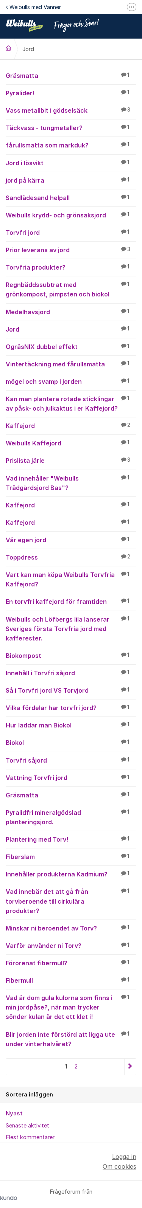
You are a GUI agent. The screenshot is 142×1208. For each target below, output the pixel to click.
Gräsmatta (67, 75)
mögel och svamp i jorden (67, 381)
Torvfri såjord (67, 760)
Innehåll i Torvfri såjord (67, 673)
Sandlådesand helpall (67, 198)
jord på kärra (67, 180)
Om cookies (119, 1166)
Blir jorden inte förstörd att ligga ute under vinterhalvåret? (67, 1039)
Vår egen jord (67, 540)
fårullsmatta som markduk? (67, 145)
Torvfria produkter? (67, 267)
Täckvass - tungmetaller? (67, 128)
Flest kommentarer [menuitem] (30, 1137)
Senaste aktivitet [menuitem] (27, 1125)
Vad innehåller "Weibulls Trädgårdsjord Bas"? (67, 483)
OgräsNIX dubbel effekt (67, 346)
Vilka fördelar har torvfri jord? (67, 708)
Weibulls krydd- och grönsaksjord (67, 215)
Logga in (124, 1156)
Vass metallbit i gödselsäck (68, 110)
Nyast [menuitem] (14, 1113)
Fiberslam (67, 857)
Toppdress (68, 557)
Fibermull (67, 980)
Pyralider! (67, 93)
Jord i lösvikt (67, 163)
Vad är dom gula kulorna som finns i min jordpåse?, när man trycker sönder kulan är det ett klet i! (67, 1007)
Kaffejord (68, 426)
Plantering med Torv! (67, 839)
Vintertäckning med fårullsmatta (67, 364)
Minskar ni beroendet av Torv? (67, 928)
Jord (67, 329)
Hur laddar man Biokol (67, 725)
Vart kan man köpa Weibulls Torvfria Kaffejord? (67, 579)
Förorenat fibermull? (67, 963)
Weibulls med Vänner (35, 7)
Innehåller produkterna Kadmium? (67, 874)
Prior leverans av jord (68, 250)
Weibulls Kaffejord (67, 443)
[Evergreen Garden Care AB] (8, 48)
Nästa (130, 1067)
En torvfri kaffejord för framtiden (67, 601)
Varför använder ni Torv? (67, 945)
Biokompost (67, 655)
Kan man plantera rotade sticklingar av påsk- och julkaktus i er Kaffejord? (67, 403)
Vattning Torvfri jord (67, 778)
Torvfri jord (67, 232)
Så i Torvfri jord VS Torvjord (67, 690)
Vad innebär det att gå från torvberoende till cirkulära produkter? (67, 901)
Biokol (67, 742)
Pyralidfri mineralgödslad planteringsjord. (67, 817)
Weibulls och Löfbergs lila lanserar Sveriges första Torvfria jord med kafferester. (67, 629)
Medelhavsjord (67, 312)
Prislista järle (68, 460)
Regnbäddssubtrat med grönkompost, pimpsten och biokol (67, 289)
